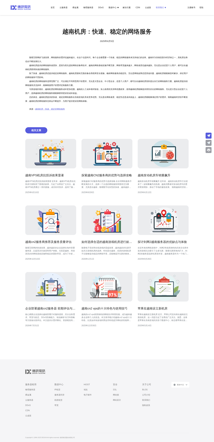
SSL (115, 390)
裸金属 (75, 7)
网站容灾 (117, 400)
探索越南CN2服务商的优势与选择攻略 (106, 175)
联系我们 (160, 7)
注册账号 (191, 7)
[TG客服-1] (209, 136)
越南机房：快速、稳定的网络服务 (50, 109)
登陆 (201, 7)
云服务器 (63, 7)
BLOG (145, 390)
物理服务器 (88, 7)
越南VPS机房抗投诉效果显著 (44, 175)
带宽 (56, 405)
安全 (115, 384)
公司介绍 (146, 395)
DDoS (101, 7)
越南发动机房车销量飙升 (154, 175)
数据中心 (113, 7)
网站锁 (116, 395)
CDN (138, 7)
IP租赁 (57, 390)
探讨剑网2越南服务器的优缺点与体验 (162, 242)
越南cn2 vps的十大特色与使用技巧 (104, 308)
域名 (86, 390)
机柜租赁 (58, 400)
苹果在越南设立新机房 (152, 308)
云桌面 (148, 7)
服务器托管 (59, 395)
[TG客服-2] (209, 143)
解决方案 (127, 7)
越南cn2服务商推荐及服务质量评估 (48, 242)
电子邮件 (88, 395)
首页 (53, 7)
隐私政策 (146, 405)
